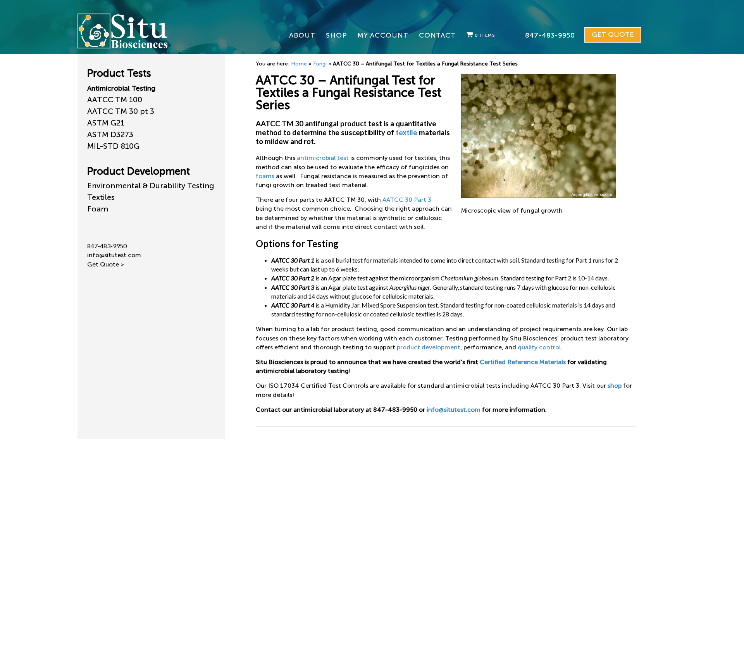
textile (406, 132)
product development (428, 347)
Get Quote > (105, 264)
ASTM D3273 (110, 134)
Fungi (320, 63)
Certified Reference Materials (523, 362)
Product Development (138, 171)
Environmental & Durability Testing (150, 185)
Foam (97, 208)
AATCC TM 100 (114, 99)
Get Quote (613, 34)
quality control (539, 347)
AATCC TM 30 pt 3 (120, 111)
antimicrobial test (323, 158)
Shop (336, 35)
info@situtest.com (453, 409)
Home (299, 63)
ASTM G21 (105, 122)
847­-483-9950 (550, 35)
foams (265, 176)
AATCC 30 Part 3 (406, 199)
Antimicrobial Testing (121, 88)
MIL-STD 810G (113, 146)
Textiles (101, 197)
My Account (382, 35)
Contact (437, 35)
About (302, 35)
